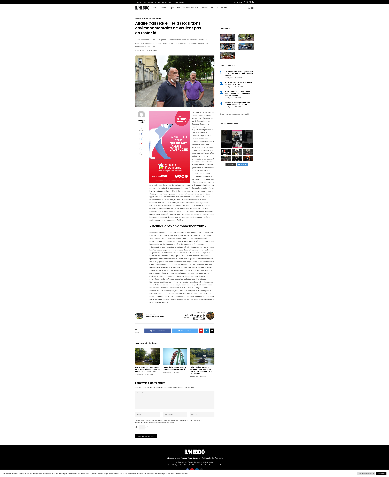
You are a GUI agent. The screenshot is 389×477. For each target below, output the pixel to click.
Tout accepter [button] (381, 473)
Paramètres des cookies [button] (366, 473)
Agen (171, 8)
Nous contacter (148, 2)
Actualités (163, 8)
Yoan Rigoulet (139, 374)
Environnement (146, 18)
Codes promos (179, 2)
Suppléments (222, 8)
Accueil (154, 8)
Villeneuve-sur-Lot (184, 8)
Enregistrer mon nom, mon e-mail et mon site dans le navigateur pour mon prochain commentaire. (169, 420)
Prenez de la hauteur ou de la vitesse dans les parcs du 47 (174, 368)
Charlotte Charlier (141, 121)
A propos (138, 2)
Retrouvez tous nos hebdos (163, 2)
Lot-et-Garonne (201, 8)
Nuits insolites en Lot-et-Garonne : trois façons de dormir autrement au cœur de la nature (201, 370)
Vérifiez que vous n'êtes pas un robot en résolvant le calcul (155, 422)
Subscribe (244, 164)
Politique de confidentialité (212, 458)
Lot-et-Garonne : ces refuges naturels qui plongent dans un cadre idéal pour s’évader (147, 369)
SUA (213, 8)
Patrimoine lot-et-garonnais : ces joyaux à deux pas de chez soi (237, 103)
